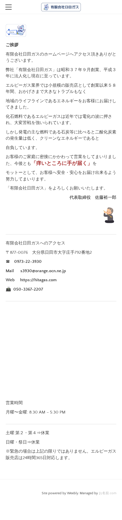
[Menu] (8, 7)
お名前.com (107, 493)
